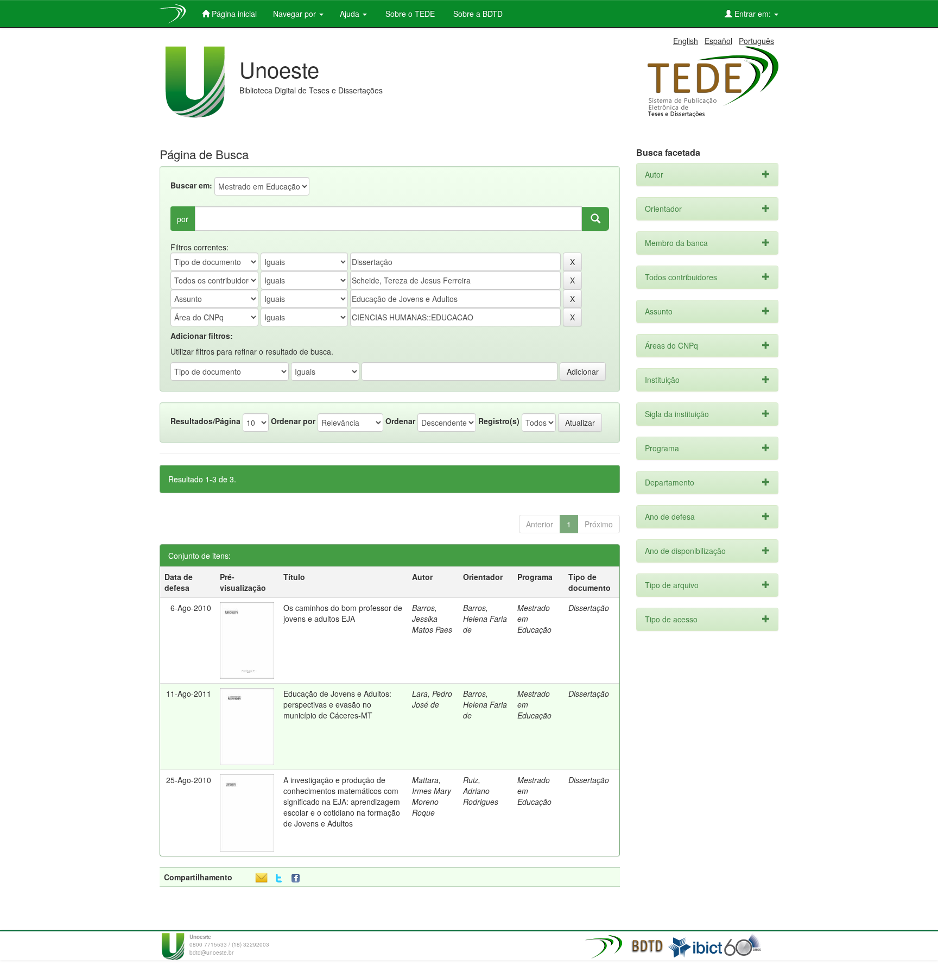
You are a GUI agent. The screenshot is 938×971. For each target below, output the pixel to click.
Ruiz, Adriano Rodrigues (480, 790)
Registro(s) (498, 420)
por (182, 218)
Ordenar (400, 420)
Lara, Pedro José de (432, 699)
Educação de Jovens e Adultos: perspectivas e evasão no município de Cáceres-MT (337, 704)
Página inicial (233, 13)
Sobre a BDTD (477, 13)
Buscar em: (191, 185)
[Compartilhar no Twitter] (278, 878)
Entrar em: (752, 13)
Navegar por (295, 13)
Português (756, 40)
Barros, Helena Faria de (485, 618)
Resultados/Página (205, 420)
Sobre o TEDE (409, 13)
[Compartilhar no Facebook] (298, 878)
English (685, 40)
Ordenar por (293, 420)
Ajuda (351, 13)
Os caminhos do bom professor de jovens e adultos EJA (342, 613)
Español (718, 40)
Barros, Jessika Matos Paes (432, 618)
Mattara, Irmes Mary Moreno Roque (431, 796)
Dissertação (588, 607)
